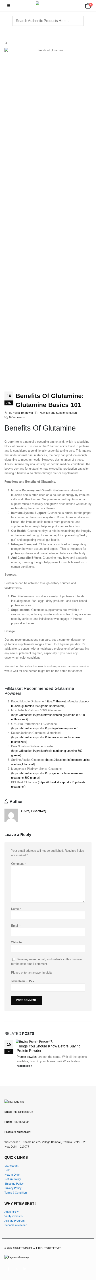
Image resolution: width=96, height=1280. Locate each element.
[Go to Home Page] (5, 43)
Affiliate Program (14, 1220)
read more (24, 1065)
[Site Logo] (48, 5)
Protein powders (27, 1056)
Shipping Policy (13, 1183)
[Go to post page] (34, 1041)
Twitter (16, 1269)
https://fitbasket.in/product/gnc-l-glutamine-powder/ (44, 728)
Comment (18, 863)
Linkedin (24, 1269)
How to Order (12, 1174)
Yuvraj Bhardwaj (23, 412)
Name (16, 909)
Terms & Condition (15, 1192)
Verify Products (13, 1216)
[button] (8, 5)
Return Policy (12, 1179)
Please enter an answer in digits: (32, 972)
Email (16, 925)
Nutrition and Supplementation (58, 412)
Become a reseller (15, 1225)
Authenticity (11, 1211)
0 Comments (17, 417)
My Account (11, 1165)
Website (16, 942)
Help (7, 1170)
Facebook (8, 1269)
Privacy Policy (12, 1188)
